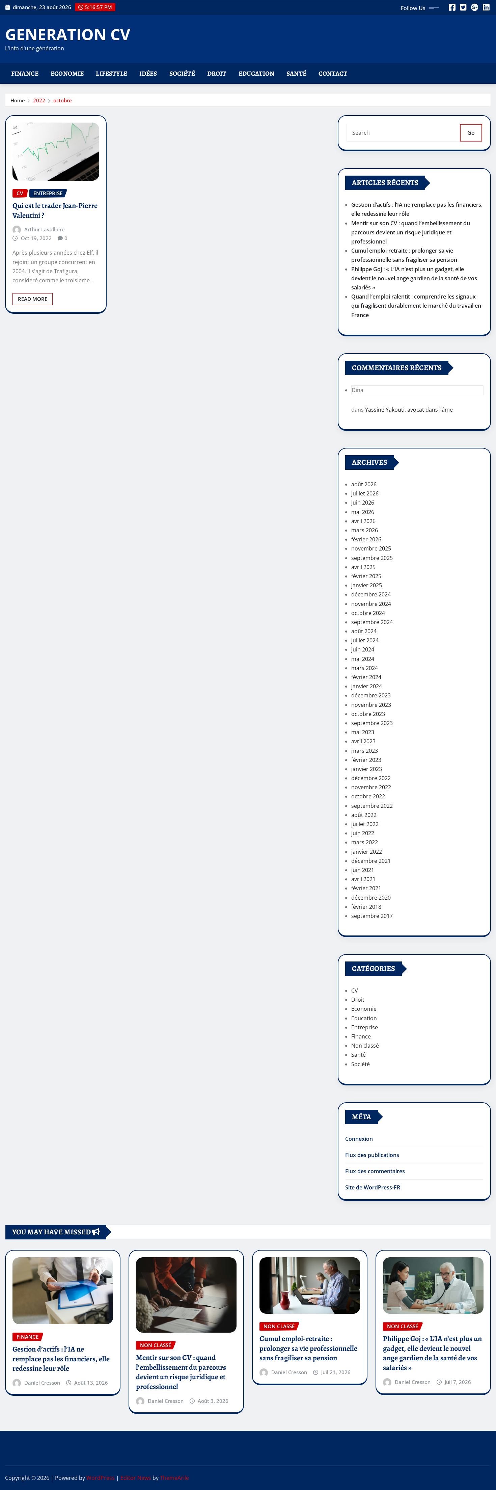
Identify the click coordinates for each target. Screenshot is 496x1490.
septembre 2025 (372, 558)
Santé (296, 73)
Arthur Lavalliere (44, 229)
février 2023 (366, 760)
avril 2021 (363, 879)
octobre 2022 (368, 796)
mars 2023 (364, 750)
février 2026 (366, 539)
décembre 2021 (371, 861)
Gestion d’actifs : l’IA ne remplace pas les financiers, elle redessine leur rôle (61, 1358)
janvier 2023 (366, 769)
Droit (216, 73)
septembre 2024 (372, 622)
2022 (39, 100)
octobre (62, 100)
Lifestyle (111, 73)
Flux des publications (372, 1155)
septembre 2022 (372, 806)
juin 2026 (362, 502)
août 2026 (364, 484)
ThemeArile (174, 1478)
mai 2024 (362, 659)
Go (471, 132)
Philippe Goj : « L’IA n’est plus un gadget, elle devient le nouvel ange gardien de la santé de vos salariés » (414, 278)
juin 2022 (362, 833)
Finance (24, 73)
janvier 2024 (366, 686)
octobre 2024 (368, 613)
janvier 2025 (366, 585)
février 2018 (366, 906)
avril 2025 (363, 567)
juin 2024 (362, 649)
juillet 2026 (365, 493)
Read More (32, 299)
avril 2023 (363, 741)
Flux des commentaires (375, 1171)
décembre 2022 (371, 778)
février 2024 (366, 677)
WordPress (100, 1478)
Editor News (135, 1478)
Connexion (359, 1138)
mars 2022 (364, 842)
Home (17, 100)
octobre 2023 (368, 714)
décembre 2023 (371, 695)
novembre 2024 (371, 604)
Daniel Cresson (42, 1382)
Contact (333, 73)
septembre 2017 (372, 916)
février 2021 (366, 888)
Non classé (365, 1045)
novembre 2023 (371, 705)
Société (182, 73)
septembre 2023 (372, 723)
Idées (148, 73)
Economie (67, 73)
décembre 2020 (371, 897)
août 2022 (364, 815)
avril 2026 (363, 521)
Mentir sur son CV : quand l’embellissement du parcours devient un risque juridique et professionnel (410, 232)
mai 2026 (362, 512)
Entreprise (364, 1027)
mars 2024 (364, 668)
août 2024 (364, 631)
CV (354, 990)
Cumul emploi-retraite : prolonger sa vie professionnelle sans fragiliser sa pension (308, 1348)
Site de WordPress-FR (372, 1187)
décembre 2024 (371, 594)
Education (256, 73)
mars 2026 (364, 530)
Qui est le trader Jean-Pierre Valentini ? (55, 211)
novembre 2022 (371, 787)
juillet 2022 (365, 824)
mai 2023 (362, 732)
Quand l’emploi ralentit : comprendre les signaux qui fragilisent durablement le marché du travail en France (416, 305)
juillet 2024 (365, 640)
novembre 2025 (371, 548)
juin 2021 (362, 870)
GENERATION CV (67, 34)
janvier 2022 (366, 851)
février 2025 (366, 576)
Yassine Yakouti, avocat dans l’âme (409, 409)
